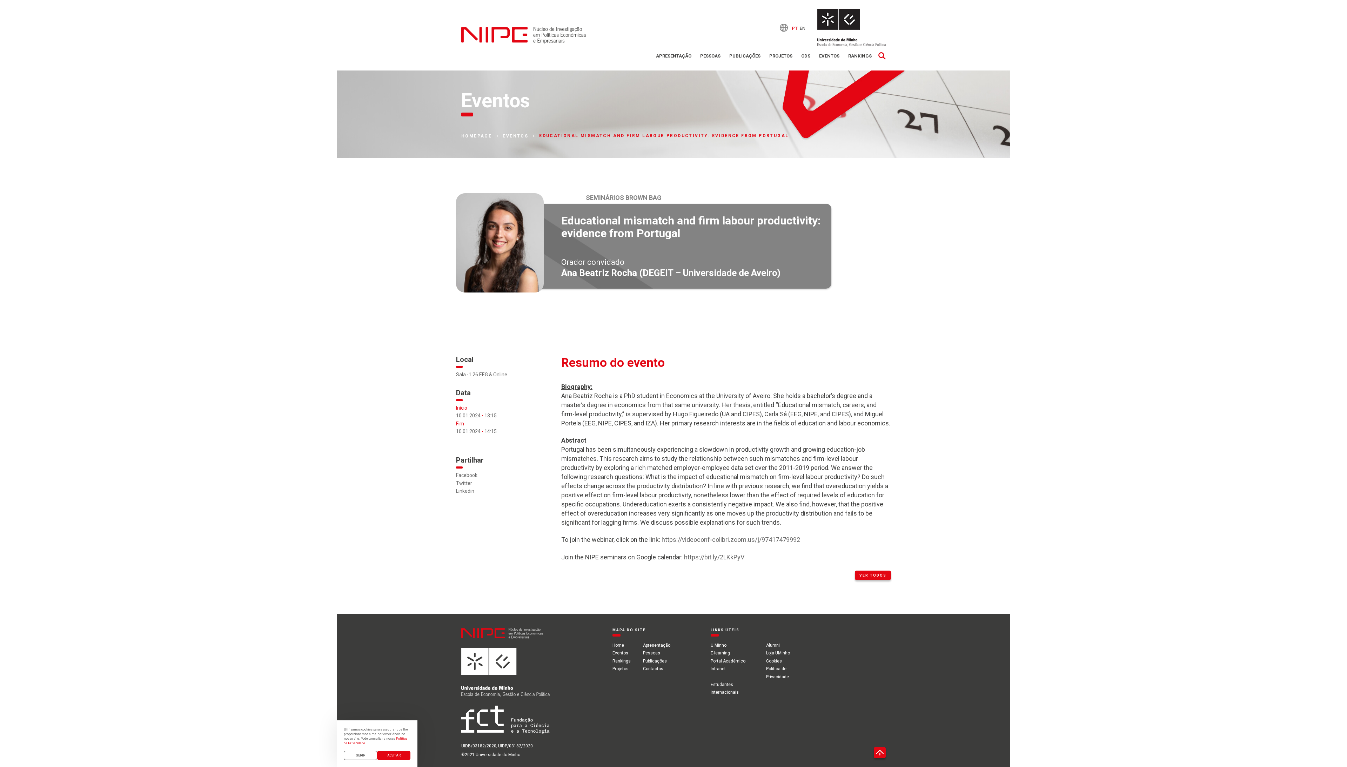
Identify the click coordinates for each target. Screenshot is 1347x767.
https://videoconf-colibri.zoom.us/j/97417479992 (731, 539)
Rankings (860, 56)
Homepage (476, 136)
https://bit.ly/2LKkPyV (714, 557)
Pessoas (710, 56)
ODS (805, 56)
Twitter (464, 483)
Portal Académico (728, 661)
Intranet (718, 668)
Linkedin (465, 491)
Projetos (780, 56)
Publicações (744, 56)
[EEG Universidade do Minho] (851, 28)
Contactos (653, 668)
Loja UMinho (778, 653)
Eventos (829, 56)
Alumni (773, 645)
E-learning (720, 653)
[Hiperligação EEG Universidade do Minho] (505, 676)
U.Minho (718, 645)
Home (618, 645)
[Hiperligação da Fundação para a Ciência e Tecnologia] (505, 723)
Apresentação (673, 56)
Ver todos (872, 575)
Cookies (774, 661)
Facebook (466, 475)
